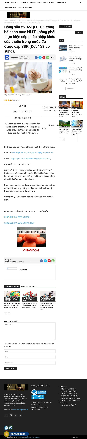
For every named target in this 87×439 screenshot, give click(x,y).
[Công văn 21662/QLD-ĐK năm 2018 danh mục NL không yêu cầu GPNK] (12, 296)
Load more (70, 89)
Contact (52, 2)
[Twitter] (40, 57)
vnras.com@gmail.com (20, 410)
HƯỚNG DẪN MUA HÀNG (70, 396)
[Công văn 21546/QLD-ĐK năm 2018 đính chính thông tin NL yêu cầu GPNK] (48, 296)
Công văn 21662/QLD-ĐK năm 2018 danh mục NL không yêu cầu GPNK (12, 305)
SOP (61, 40)
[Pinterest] (43, 57)
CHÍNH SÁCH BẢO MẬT (69, 394)
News (12, 2)
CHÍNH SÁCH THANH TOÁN (70, 398)
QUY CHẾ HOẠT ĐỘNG (68, 391)
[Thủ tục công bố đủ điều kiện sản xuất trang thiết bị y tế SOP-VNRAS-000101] (63, 48)
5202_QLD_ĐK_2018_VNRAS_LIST (19, 223)
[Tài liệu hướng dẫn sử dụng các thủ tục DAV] (63, 81)
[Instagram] (11, 415)
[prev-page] (5, 313)
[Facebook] (36, 57)
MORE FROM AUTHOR (28, 286)
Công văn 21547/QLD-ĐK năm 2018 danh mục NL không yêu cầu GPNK (29, 305)
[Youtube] (20, 415)
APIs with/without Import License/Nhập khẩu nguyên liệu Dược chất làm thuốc (49, 20)
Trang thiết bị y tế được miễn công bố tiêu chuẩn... (64, 131)
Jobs (44, 2)
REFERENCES (61, 2)
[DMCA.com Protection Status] (37, 398)
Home (7, 2)
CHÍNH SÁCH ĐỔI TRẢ (68, 405)
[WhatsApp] (47, 57)
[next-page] (9, 313)
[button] (80, 3)
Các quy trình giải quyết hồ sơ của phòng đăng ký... (75, 69)
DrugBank (75, 437)
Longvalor (14, 58)
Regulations (22, 2)
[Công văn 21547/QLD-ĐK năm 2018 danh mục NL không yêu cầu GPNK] (30, 296)
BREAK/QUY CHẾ (63, 108)
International (35, 2)
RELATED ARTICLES (12, 286)
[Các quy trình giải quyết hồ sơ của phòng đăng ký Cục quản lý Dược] (63, 70)
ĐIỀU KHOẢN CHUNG (68, 389)
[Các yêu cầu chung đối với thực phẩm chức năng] (77, 105)
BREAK (62, 97)
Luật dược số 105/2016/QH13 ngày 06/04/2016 (32, 153)
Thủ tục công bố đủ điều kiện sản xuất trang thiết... (76, 47)
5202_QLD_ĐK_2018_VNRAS (16, 217)
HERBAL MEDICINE (10, 7)
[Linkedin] (15, 415)
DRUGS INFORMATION (25, 7)
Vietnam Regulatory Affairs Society (29, 437)
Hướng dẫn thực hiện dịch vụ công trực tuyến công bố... (75, 58)
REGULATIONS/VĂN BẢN (17, 20)
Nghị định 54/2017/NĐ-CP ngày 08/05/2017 (30, 158)
